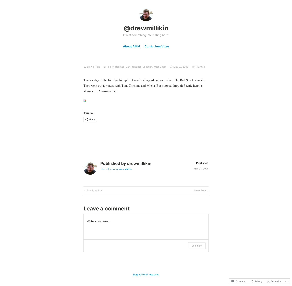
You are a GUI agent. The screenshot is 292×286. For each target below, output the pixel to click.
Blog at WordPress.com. (146, 274)
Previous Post (93, 191)
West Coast (160, 66)
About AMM (131, 46)
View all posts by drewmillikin (116, 168)
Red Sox (120, 66)
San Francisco (133, 66)
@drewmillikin (146, 28)
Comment (196, 245)
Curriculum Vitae (156, 46)
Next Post (200, 191)
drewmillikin (93, 66)
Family (110, 66)
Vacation (147, 66)
